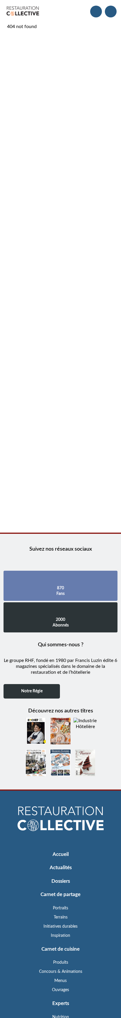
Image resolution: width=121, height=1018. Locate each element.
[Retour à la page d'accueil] (60, 819)
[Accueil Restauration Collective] (22, 11)
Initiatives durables (60, 926)
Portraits (60, 908)
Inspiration (60, 936)
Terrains (61, 917)
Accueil (61, 854)
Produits (60, 962)
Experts (60, 1003)
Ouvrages (60, 990)
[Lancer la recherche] (96, 11)
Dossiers (60, 881)
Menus (60, 981)
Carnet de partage (60, 894)
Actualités (61, 867)
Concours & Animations (60, 972)
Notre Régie (32, 691)
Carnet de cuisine (60, 949)
